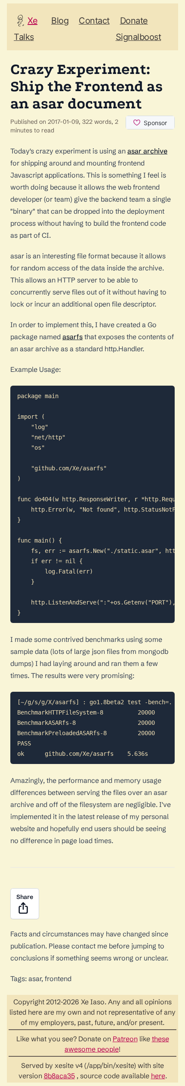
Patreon (125, 1038)
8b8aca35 (59, 1075)
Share (24, 897)
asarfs (72, 336)
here (158, 1075)
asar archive (147, 151)
